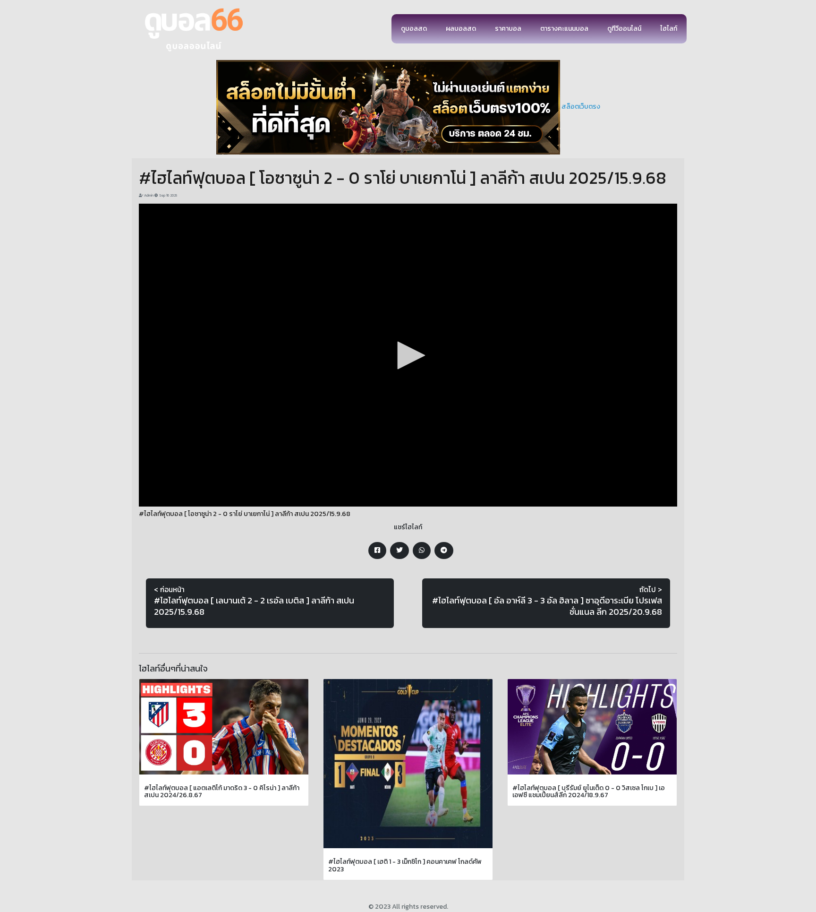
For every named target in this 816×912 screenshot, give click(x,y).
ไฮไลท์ (668, 29)
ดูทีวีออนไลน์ (624, 29)
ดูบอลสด (414, 29)
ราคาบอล (508, 29)
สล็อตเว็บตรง (580, 107)
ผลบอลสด (461, 29)
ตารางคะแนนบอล (564, 29)
